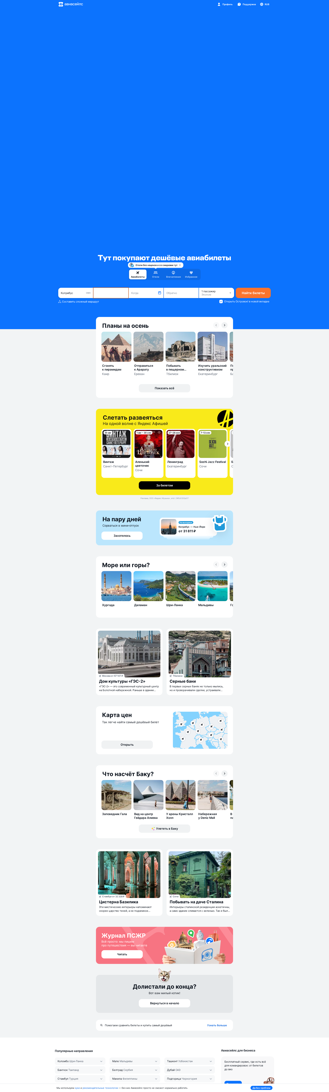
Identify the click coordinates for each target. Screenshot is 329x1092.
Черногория (189, 1078)
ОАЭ (177, 1070)
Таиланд (73, 1070)
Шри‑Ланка (76, 1061)
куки (77, 1088)
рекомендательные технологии (100, 1088)
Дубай (171, 1070)
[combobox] (75, 293)
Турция (73, 1078)
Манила (117, 1078)
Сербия (128, 1070)
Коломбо (63, 1061)
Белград (117, 1070)
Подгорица (174, 1078)
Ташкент (172, 1061)
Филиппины (130, 1078)
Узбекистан (185, 1061)
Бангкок (63, 1070)
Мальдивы (126, 1061)
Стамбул (63, 1078)
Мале (115, 1061)
